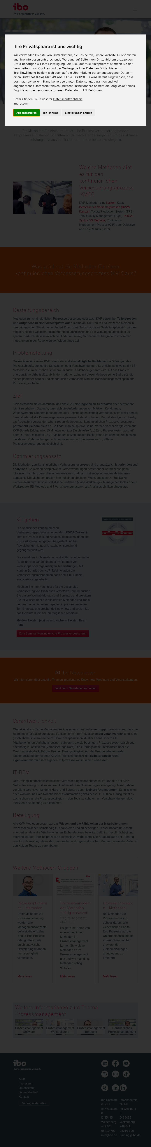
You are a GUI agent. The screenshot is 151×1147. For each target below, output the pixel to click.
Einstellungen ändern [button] (78, 112)
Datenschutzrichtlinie (67, 99)
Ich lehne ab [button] (50, 112)
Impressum (21, 103)
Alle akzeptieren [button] (26, 112)
